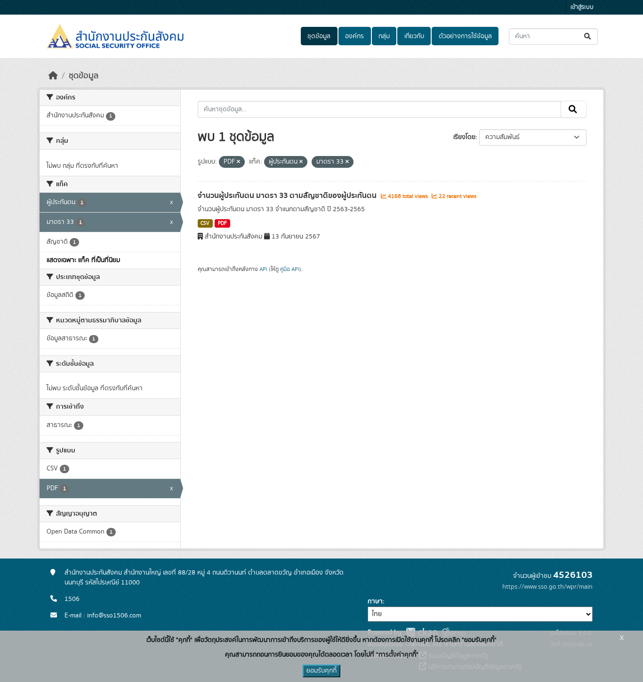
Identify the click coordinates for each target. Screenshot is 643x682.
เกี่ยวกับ (414, 36)
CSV (205, 223)
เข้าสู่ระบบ (582, 7)
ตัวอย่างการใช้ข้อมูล (465, 36)
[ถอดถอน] (238, 162)
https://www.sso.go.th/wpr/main (547, 587)
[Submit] (588, 36)
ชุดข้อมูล (318, 36)
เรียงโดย (464, 137)
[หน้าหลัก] (53, 76)
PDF (222, 223)
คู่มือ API (289, 269)
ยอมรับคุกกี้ (321, 670)
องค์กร (354, 36)
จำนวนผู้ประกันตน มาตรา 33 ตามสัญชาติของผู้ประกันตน (288, 195)
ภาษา (375, 601)
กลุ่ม (384, 36)
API (263, 269)
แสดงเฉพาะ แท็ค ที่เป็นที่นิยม (83, 260)
